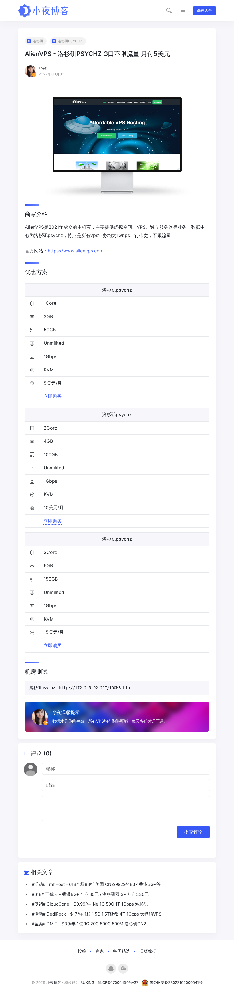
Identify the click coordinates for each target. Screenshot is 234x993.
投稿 (82, 951)
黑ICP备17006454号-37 (118, 982)
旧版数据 (147, 951)
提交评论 (193, 832)
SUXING (87, 982)
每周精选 (121, 951)
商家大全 (204, 10)
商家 (99, 951)
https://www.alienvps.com (76, 251)
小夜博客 (53, 982)
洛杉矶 (38, 41)
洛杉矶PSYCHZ (70, 41)
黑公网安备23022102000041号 (175, 982)
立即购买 (52, 396)
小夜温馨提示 (66, 712)
